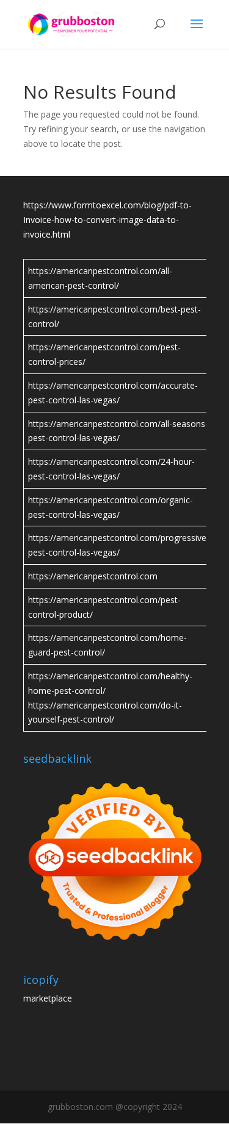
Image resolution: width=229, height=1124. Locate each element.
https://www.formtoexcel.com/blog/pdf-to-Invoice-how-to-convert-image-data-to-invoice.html (107, 219)
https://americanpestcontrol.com (93, 576)
